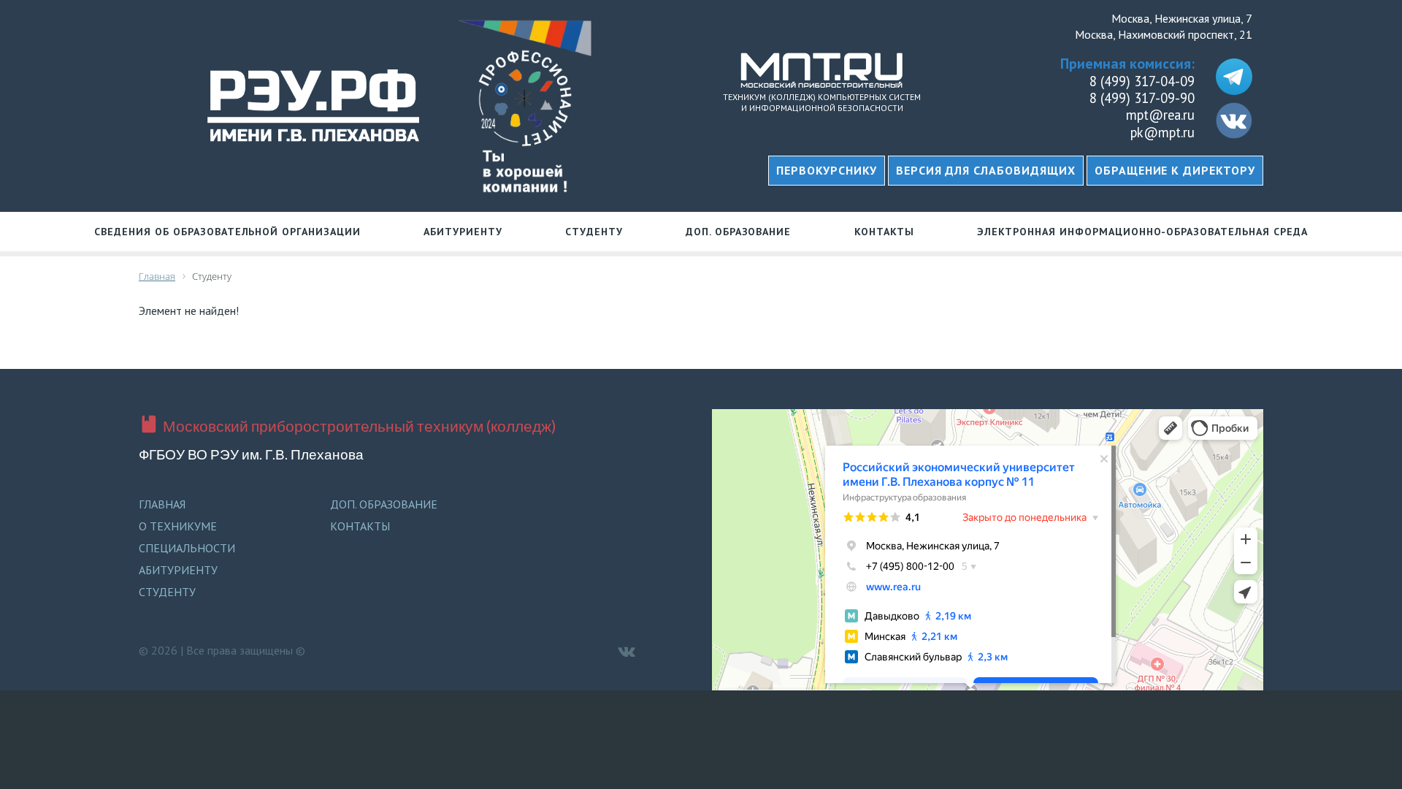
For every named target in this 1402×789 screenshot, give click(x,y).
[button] (986, 171)
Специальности (187, 548)
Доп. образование (738, 231)
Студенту (594, 231)
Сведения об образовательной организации (227, 231)
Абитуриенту (463, 231)
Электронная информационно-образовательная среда (1142, 231)
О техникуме (178, 526)
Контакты (884, 231)
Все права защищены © (245, 650)
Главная (162, 504)
